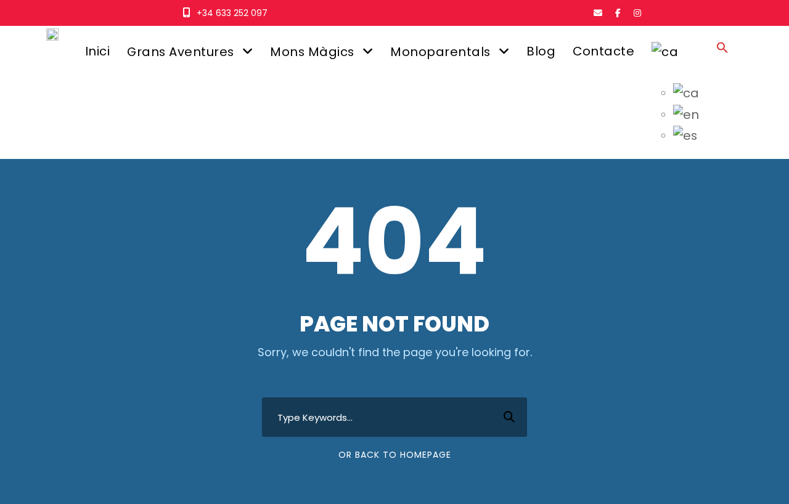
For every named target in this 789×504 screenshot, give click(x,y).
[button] (722, 58)
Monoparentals (440, 51)
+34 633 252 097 (232, 13)
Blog (540, 51)
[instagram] (637, 13)
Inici (97, 51)
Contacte (603, 51)
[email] (598, 13)
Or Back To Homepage (394, 455)
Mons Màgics (312, 51)
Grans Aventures (180, 51)
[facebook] (618, 13)
